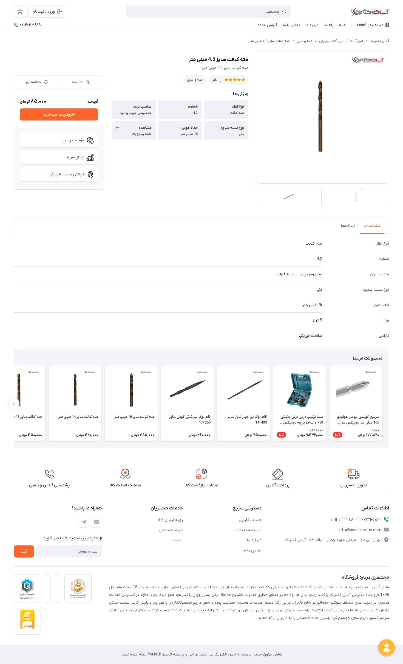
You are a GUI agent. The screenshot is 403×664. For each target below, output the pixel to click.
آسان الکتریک (379, 41)
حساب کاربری (250, 520)
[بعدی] (13, 403)
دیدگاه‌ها (348, 226)
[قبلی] (389, 403)
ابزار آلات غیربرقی (331, 41)
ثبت (24, 551)
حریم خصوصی (171, 530)
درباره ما (254, 540)
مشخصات (372, 226)
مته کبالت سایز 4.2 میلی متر (269, 41)
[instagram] (96, 522)
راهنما (177, 540)
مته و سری (304, 41)
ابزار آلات (356, 41)
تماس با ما (252, 550)
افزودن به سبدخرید (59, 114)
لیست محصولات (248, 530)
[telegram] (83, 522)
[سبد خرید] (20, 11)
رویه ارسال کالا (170, 520)
